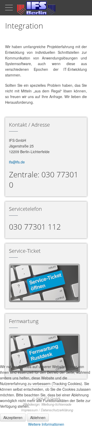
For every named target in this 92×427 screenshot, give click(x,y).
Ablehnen (37, 417)
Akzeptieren (12, 417)
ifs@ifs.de (17, 161)
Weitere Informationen (46, 424)
